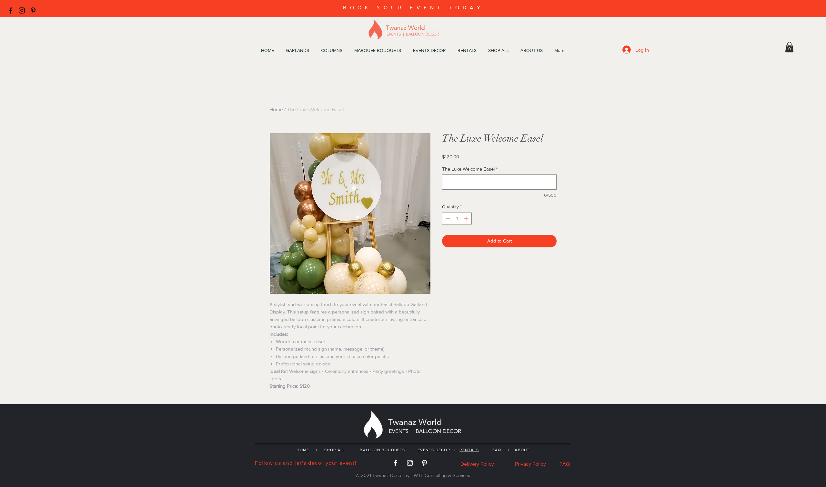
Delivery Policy (477, 464)
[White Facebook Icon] (395, 463)
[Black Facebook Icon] (10, 10)
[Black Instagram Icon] (22, 10)
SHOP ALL (334, 450)
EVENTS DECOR (435, 450)
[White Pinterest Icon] (424, 463)
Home (276, 109)
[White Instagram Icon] (410, 463)
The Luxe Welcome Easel (470, 169)
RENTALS (468, 450)
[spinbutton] (457, 218)
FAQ (496, 450)
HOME (303, 450)
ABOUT (522, 450)
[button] (789, 47)
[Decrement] (447, 218)
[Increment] (467, 218)
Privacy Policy (530, 464)
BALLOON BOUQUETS (382, 450)
